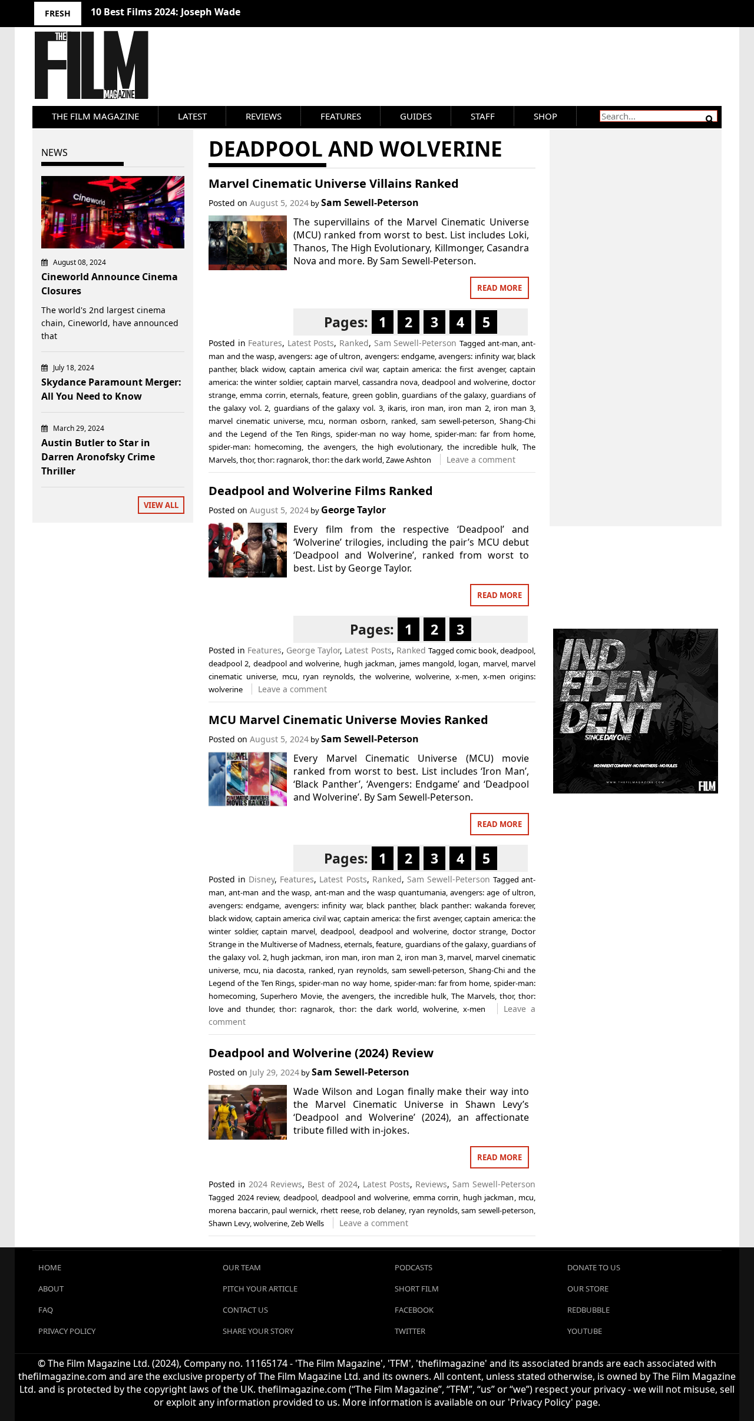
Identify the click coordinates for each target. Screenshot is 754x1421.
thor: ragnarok (283, 459)
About (51, 1288)
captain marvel (332, 382)
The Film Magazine (95, 116)
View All (161, 505)
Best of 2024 (332, 1184)
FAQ (45, 1309)
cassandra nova (390, 382)
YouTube (584, 1331)
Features (340, 116)
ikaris (397, 408)
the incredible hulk (482, 446)
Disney (262, 879)
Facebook (414, 1309)
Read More (499, 288)
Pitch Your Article (260, 1288)
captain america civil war (333, 369)
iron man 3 (514, 408)
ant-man (503, 343)
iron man (427, 408)
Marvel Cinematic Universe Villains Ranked (334, 183)
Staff (483, 116)
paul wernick (294, 1210)
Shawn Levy (229, 1223)
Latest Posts (311, 342)
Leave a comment (481, 459)
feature (335, 395)
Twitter (410, 1331)
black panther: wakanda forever (477, 905)
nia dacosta (283, 970)
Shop (545, 116)
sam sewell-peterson (458, 421)
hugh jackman (369, 663)
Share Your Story (258, 1331)
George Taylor (353, 509)
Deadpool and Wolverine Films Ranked (321, 491)
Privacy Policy (66, 1331)
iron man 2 (468, 408)
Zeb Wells (307, 1223)
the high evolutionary (402, 446)
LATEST (192, 116)
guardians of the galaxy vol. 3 (328, 408)
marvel (495, 663)
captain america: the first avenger (444, 369)
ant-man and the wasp (269, 892)
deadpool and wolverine (465, 382)
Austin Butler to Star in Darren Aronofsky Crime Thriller (98, 456)
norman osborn (357, 421)
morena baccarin (238, 1210)
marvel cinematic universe (256, 421)
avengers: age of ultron (319, 356)
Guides (416, 116)
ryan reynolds (328, 676)
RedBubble (588, 1309)
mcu (315, 421)
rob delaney (384, 1210)
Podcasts (413, 1267)
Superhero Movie (291, 996)
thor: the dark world (347, 459)
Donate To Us (593, 1267)
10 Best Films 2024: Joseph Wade (165, 11)
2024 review (258, 1197)
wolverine (432, 676)
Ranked (354, 342)
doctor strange (479, 931)
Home (49, 1267)
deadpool (517, 650)
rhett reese (339, 1210)
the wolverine (384, 676)
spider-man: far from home (484, 434)
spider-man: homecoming (255, 446)
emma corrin (262, 395)
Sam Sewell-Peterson (370, 202)
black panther (390, 905)
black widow (262, 369)
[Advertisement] (635, 315)
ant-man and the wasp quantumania (380, 892)
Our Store (588, 1288)
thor (247, 459)
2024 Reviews (275, 1184)
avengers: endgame (400, 356)
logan (468, 663)
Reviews (264, 116)
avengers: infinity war (475, 356)
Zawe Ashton (408, 459)
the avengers (331, 446)
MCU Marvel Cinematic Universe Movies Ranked (348, 720)
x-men (466, 676)
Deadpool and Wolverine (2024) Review (321, 1053)
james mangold (426, 663)
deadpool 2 (229, 663)
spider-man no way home (383, 434)
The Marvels (473, 996)
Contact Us (245, 1309)
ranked (403, 421)
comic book (476, 650)
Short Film (417, 1288)
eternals (304, 395)
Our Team (242, 1267)
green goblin (375, 395)
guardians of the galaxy (444, 395)
